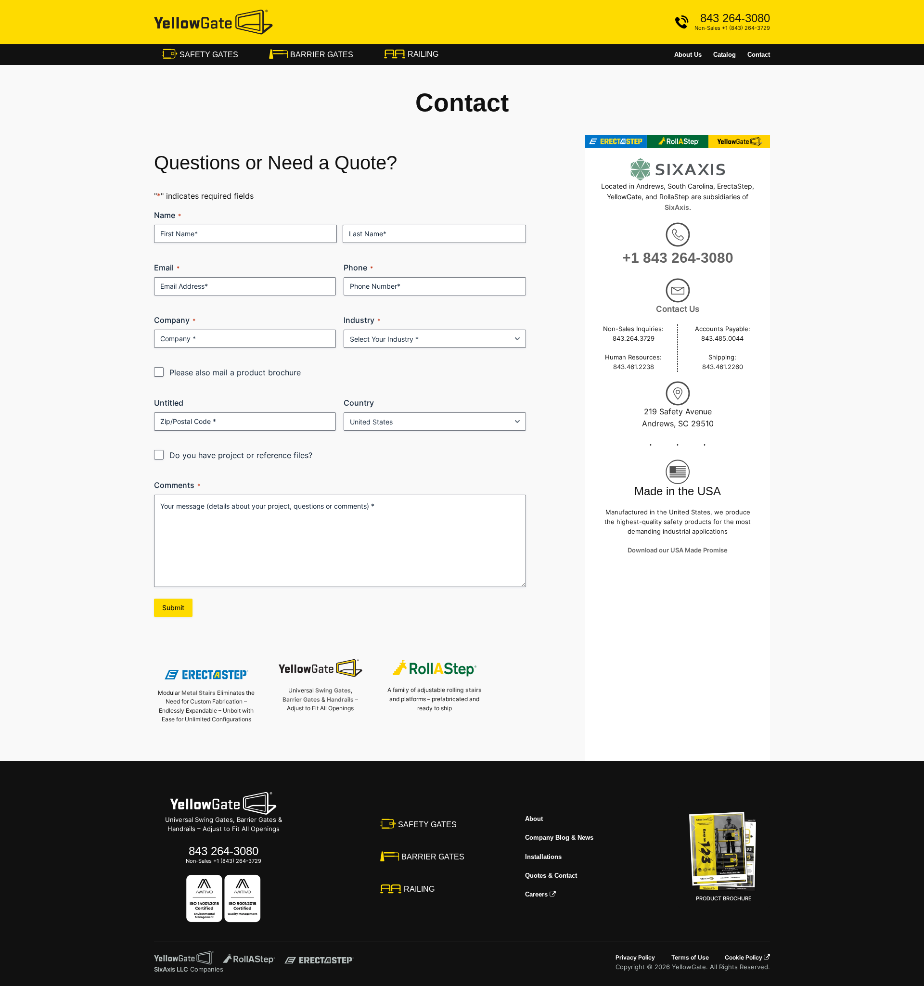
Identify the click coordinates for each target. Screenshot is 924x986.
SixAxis (677, 207)
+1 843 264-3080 (677, 258)
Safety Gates (208, 55)
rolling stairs (464, 689)
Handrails (340, 699)
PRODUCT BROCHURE (724, 898)
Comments (177, 485)
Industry (362, 320)
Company (174, 320)
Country (359, 403)
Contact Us (677, 309)
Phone (358, 267)
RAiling (422, 54)
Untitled (168, 403)
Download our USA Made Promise (678, 550)
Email (167, 267)
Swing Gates (333, 690)
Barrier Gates (320, 55)
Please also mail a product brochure (235, 372)
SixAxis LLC (171, 969)
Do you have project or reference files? (240, 455)
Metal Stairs (198, 692)
